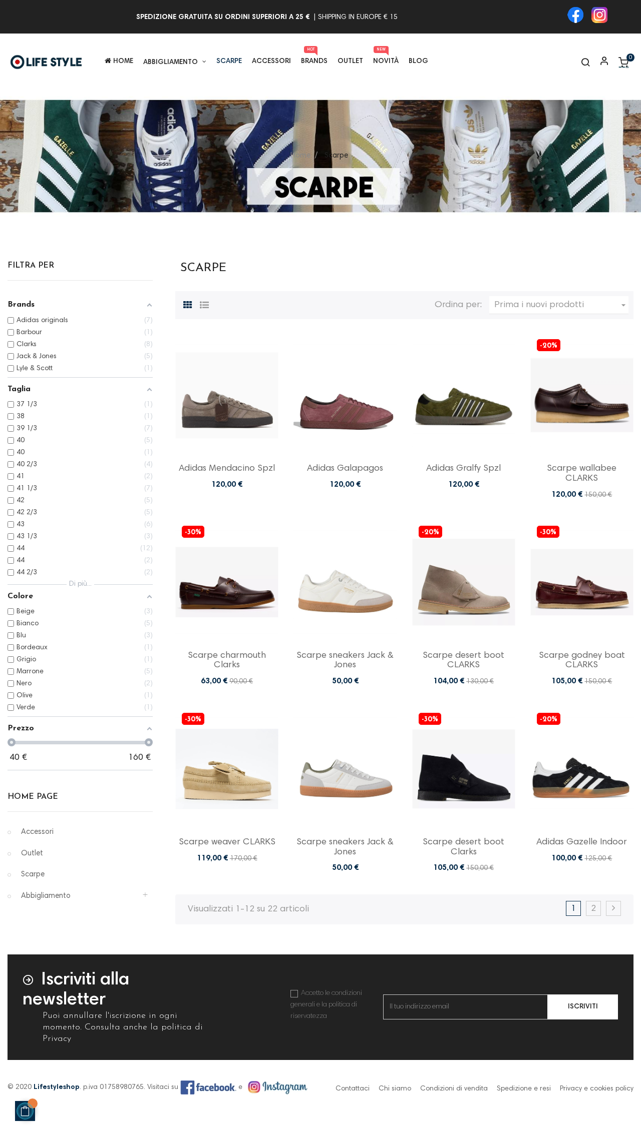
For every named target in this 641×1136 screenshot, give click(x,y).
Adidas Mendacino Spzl (227, 468)
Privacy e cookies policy (596, 1088)
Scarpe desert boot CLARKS (463, 660)
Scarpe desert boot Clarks (463, 847)
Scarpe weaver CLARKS (227, 842)
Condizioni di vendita (454, 1088)
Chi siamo (395, 1088)
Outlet (32, 853)
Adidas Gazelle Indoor (581, 842)
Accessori (37, 832)
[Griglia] (187, 303)
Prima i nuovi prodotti (561, 305)
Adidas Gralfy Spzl (463, 468)
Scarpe (33, 874)
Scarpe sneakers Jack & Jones (345, 660)
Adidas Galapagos (345, 468)
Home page (33, 797)
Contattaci (353, 1088)
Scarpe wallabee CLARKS (581, 473)
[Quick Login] (599, 62)
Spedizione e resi (524, 1088)
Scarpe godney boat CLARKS (582, 660)
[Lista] (204, 303)
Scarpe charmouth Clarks (227, 660)
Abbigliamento (46, 896)
